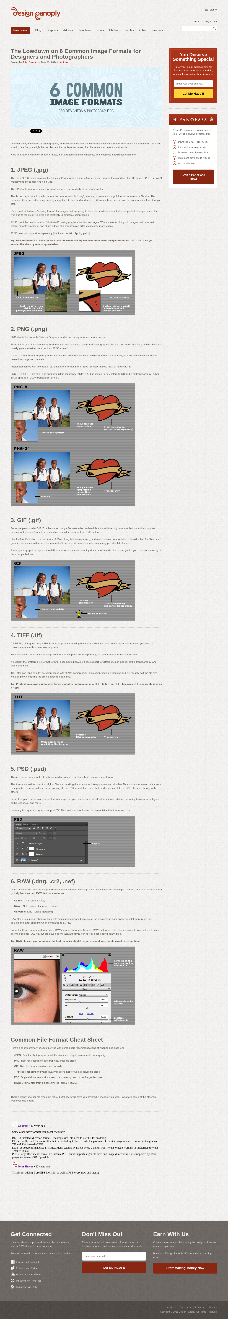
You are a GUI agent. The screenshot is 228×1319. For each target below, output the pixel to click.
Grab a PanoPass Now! (193, 176)
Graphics (52, 30)
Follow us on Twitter (27, 1268)
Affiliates (171, 1307)
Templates (84, 30)
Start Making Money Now (185, 1268)
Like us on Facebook (28, 1262)
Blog (38, 30)
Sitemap (213, 1307)
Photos (113, 30)
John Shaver (30, 62)
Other (142, 30)
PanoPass (20, 30)
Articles (64, 62)
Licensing (200, 1307)
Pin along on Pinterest (28, 1280)
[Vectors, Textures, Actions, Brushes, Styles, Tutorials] (36, 14)
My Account (211, 21)
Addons (68, 30)
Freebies (157, 30)
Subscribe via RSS (26, 1286)
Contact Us (198, 21)
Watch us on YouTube (28, 1274)
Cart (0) (213, 9)
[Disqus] (86, 1164)
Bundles (128, 30)
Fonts (100, 30)
